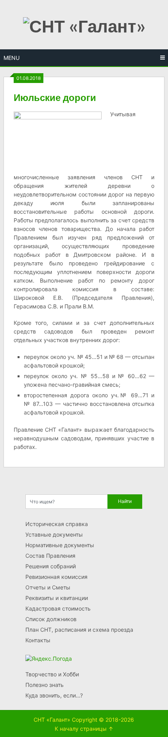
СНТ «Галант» (52, 719)
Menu (12, 57)
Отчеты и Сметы (47, 587)
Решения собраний (50, 566)
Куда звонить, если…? (54, 695)
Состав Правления (50, 555)
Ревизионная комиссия (56, 576)
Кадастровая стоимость (58, 608)
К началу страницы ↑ (84, 728)
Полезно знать (44, 684)
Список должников (51, 619)
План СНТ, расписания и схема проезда (79, 629)
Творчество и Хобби (52, 674)
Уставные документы (54, 534)
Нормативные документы (59, 545)
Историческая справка (56, 524)
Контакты (37, 640)
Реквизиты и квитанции (56, 598)
